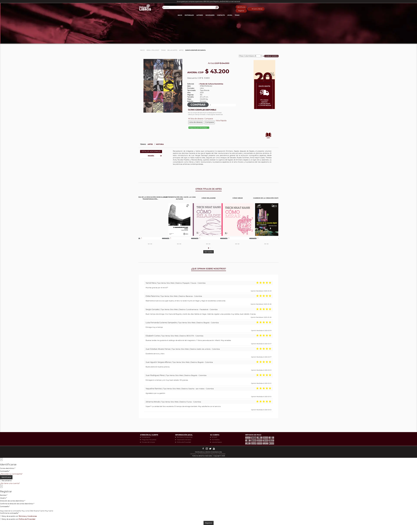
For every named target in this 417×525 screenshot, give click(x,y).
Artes (150, 144)
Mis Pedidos (216, 439)
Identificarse (241, 7)
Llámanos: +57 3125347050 (198, 454)
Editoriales (189, 15)
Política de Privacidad (184, 442)
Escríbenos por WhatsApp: (217, 454)
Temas (237, 15)
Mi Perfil (214, 437)
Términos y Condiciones (184, 437)
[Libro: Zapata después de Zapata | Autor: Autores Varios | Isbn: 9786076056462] (162, 86)
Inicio (180, 15)
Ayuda (229, 15)
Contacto (221, 15)
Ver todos (208, 252)
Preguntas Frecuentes (149, 439)
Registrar (241, 11)
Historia (160, 144)
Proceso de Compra (148, 442)
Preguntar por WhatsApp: (198, 127)
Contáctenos (146, 437)
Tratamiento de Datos (184, 439)
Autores (199, 15)
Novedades (210, 15)
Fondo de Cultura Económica (211, 84)
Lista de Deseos (217, 442)
